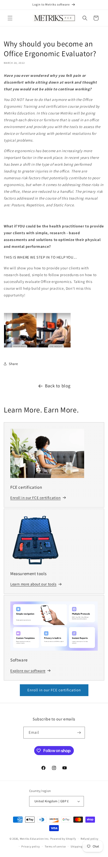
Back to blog (58, 386)
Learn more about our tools (33, 584)
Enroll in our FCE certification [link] (35, 497)
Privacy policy (30, 846)
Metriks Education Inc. (34, 838)
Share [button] (13, 363)
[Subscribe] (79, 733)
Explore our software (27, 670)
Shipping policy (81, 846)
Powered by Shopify (63, 838)
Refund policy (89, 838)
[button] (10, 18)
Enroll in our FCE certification (54, 690)
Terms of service (55, 846)
